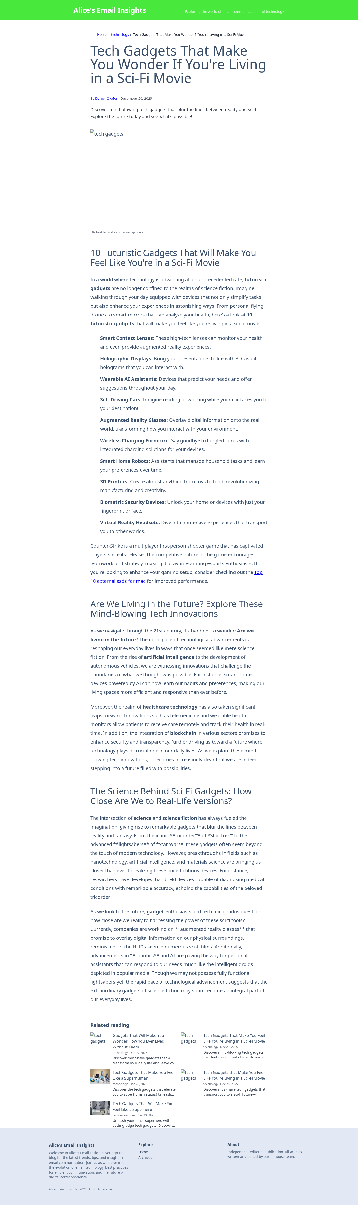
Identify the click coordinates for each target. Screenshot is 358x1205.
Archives (145, 1157)
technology (120, 34)
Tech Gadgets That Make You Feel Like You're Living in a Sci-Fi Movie (234, 1038)
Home (102, 34)
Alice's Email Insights (109, 10)
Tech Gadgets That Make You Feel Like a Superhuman (143, 1075)
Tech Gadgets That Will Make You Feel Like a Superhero (143, 1106)
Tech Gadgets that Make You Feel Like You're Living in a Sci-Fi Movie (234, 1075)
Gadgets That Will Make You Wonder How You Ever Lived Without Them (138, 1041)
